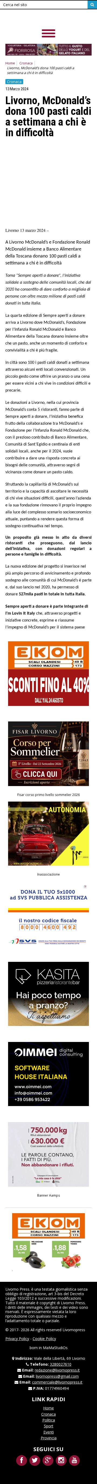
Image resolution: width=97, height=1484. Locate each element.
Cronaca (26, 63)
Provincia (49, 1437)
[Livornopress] (43, 18)
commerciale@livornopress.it (57, 1382)
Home (10, 63)
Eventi (48, 1432)
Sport (48, 1425)
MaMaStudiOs (55, 1347)
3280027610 (60, 1364)
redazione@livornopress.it (57, 1370)
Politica (48, 1420)
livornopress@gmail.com (57, 1376)
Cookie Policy (44, 1338)
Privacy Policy (17, 1338)
